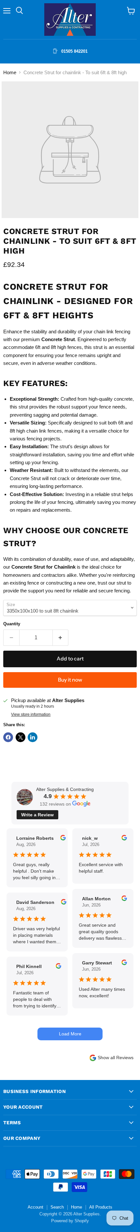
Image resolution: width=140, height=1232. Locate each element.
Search (57, 1207)
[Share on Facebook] (8, 737)
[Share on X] (20, 737)
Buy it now (70, 680)
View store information (30, 714)
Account (35, 1207)
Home (9, 72)
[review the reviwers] (63, 838)
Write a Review (37, 814)
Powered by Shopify (70, 1220)
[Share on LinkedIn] (32, 737)
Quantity (11, 623)
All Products (100, 1207)
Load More (70, 1033)
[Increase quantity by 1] (61, 638)
